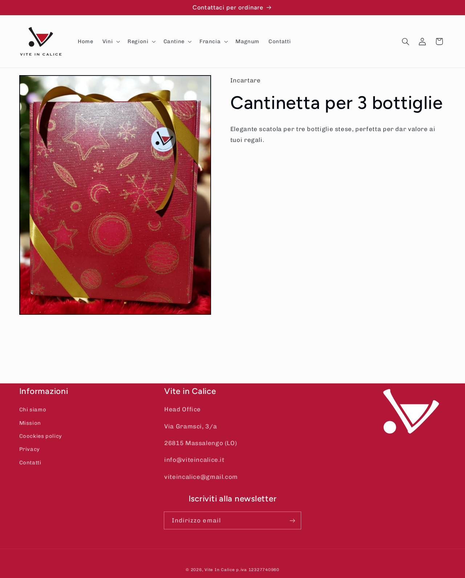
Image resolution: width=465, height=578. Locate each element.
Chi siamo (32, 409)
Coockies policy (40, 436)
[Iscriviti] (292, 520)
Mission (30, 423)
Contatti (30, 462)
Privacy (29, 449)
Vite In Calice (220, 569)
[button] (110, 41)
